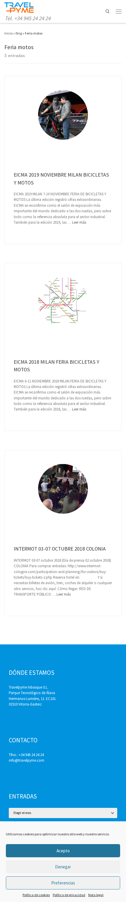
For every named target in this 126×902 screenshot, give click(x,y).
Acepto (63, 850)
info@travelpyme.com (26, 760)
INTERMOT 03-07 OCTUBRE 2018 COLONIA (60, 549)
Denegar (63, 867)
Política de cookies (36, 895)
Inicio (8, 33)
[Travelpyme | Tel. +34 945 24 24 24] (19, 7)
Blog (19, 33)
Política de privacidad (69, 895)
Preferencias (63, 883)
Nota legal (95, 895)
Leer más (79, 222)
